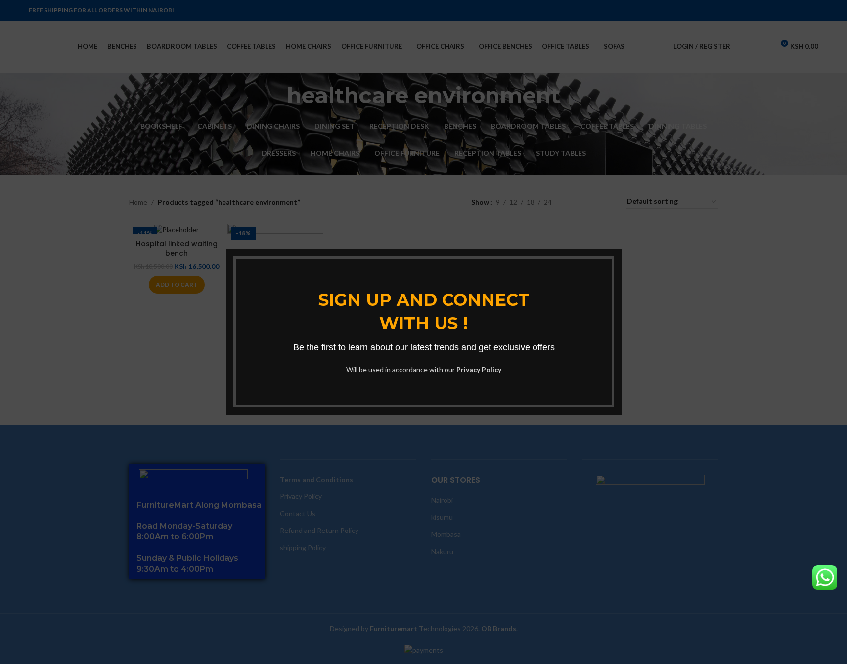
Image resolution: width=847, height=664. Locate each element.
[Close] (616, 236)
